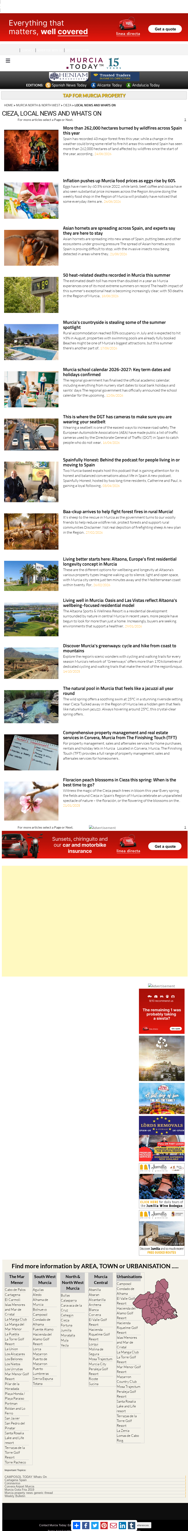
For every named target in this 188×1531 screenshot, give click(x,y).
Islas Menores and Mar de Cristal (15, 1309)
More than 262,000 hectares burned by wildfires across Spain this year (122, 130)
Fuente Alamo (43, 1329)
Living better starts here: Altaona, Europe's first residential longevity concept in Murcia (120, 561)
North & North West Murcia (73, 1282)
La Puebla (12, 1334)
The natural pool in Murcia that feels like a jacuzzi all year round (118, 691)
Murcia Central (101, 1279)
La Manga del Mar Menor (14, 1326)
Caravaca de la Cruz (71, 1307)
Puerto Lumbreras (41, 1371)
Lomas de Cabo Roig (128, 1438)
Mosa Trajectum (100, 1359)
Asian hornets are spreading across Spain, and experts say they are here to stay (119, 231)
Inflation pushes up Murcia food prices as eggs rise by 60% (119, 181)
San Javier (12, 1418)
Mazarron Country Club (127, 1379)
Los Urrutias (14, 1369)
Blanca (94, 1309)
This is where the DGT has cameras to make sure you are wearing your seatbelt (117, 419)
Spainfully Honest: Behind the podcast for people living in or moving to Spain (121, 462)
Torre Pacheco (15, 1462)
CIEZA (67, 105)
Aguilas (38, 1289)
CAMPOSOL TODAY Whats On (26, 1477)
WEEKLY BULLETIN (77, 50)
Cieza (65, 1320)
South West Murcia (45, 1279)
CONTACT (27, 50)
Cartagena (12, 1294)
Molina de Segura (96, 1351)
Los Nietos (12, 1364)
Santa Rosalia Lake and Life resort (14, 1438)
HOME (8, 105)
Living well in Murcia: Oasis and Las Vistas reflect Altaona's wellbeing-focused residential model (120, 603)
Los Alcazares (15, 1354)
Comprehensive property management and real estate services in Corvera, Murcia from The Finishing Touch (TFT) (120, 735)
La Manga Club (16, 1319)
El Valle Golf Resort (98, 1322)
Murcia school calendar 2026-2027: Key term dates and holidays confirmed (117, 372)
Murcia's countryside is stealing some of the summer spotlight (114, 325)
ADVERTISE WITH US (49, 50)
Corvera (95, 1315)
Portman (11, 1403)
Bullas (65, 1295)
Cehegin (67, 1315)
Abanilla (95, 1289)
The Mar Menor (17, 1279)
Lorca (37, 1349)
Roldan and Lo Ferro (15, 1410)
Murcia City (97, 1364)
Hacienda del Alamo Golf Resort (42, 1339)
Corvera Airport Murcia (19, 1486)
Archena (95, 1304)
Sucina (93, 1384)
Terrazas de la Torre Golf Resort (15, 1452)
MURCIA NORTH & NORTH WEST (38, 105)
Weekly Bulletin (15, 1496)
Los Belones (13, 1359)
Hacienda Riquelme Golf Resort (99, 1334)
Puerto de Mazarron (40, 1361)
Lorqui (93, 1344)
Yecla (65, 1345)
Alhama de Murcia (40, 1302)
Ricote (93, 1379)
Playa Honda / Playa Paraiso (15, 1396)
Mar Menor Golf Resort (17, 1376)
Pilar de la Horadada (12, 1386)
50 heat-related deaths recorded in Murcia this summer (116, 275)
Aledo (37, 1294)
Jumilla (66, 1330)
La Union (11, 1349)
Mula (64, 1340)
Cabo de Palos (15, 1289)
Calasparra (69, 1300)
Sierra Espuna (43, 1378)
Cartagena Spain (16, 1480)
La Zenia (123, 1430)
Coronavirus (12, 1483)
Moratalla (68, 1335)
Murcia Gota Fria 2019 (19, 1489)
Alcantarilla (97, 1299)
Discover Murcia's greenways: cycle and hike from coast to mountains (119, 648)
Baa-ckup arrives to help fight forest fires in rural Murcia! (118, 512)
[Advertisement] (95, 921)
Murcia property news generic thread (29, 1493)
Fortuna (66, 1325)
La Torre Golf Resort (14, 1341)
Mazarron (40, 1354)
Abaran (94, 1294)
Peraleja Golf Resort (98, 1371)
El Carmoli (12, 1299)
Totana (37, 1383)
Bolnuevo (40, 1309)
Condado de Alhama (41, 1321)
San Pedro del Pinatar (15, 1425)
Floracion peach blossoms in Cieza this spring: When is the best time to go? (119, 782)
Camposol (40, 1314)
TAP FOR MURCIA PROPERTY (94, 95)
